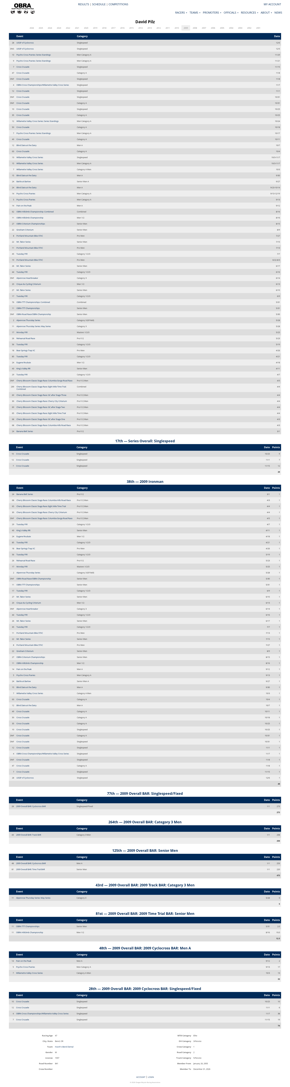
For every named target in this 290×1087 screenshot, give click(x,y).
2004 (231, 28)
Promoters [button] (211, 12)
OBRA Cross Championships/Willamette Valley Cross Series (42, 85)
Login (151, 1077)
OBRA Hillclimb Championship (29, 217)
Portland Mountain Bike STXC (29, 235)
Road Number (46, 1063)
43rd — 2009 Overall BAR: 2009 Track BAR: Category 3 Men (145, 885)
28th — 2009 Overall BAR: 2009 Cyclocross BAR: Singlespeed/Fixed (145, 988)
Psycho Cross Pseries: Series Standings (33, 54)
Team (50, 1046)
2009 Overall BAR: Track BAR (28, 834)
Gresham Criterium (25, 229)
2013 (149, 28)
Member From (184, 1063)
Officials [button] (230, 12)
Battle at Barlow (23, 181)
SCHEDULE (99, 4)
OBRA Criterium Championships (30, 223)
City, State (48, 1041)
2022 (68, 28)
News (278, 12)
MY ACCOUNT (272, 4)
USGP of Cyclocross (25, 42)
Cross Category (184, 1046)
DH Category (185, 1041)
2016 (122, 28)
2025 (41, 28)
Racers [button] (180, 12)
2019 (95, 28)
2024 (50, 28)
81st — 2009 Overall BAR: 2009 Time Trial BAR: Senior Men (145, 913)
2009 (186, 28)
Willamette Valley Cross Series (29, 157)
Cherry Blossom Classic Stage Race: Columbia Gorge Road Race (44, 380)
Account (140, 1077)
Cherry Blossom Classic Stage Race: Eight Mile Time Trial (41, 413)
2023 (59, 28)
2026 (32, 28)
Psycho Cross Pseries (25, 193)
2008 (195, 28)
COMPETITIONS (118, 4)
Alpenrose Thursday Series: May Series (33, 326)
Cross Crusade (22, 66)
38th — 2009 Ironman (145, 481)
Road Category (184, 1052)
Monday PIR (21, 332)
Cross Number (46, 1069)
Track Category (183, 1058)
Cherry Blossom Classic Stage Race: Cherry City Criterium (41, 401)
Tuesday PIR (21, 254)
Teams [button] (194, 12)
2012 (158, 28)
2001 (258, 28)
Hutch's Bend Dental (64, 1046)
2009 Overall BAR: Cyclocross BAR (31, 806)
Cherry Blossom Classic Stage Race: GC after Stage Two (40, 407)
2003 (240, 28)
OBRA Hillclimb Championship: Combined (35, 211)
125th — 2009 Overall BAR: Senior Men (145, 850)
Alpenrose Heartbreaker (27, 278)
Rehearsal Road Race (25, 338)
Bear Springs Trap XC (25, 350)
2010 (177, 28)
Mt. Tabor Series (23, 241)
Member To (185, 1069)
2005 (222, 28)
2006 (213, 28)
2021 (77, 28)
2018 (104, 28)
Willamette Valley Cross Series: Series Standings (37, 121)
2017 (113, 28)
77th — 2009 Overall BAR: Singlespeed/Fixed (145, 793)
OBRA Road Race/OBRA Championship (33, 314)
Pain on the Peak (24, 205)
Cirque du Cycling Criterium (28, 284)
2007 (204, 28)
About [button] (266, 12)
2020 (86, 28)
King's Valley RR (23, 368)
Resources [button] (249, 12)
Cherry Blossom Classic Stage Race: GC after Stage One (40, 419)
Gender (49, 1052)
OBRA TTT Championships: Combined (33, 302)
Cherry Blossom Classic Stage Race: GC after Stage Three (41, 395)
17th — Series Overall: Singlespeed (145, 441)
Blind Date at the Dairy (26, 145)
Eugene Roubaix (23, 362)
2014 (140, 28)
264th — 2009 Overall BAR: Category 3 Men (145, 822)
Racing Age (47, 1035)
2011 (168, 28)
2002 (249, 28)
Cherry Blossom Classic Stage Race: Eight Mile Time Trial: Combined (41, 387)
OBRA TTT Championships (28, 308)
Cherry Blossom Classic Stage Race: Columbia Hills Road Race (43, 425)
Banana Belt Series (24, 431)
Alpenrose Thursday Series (28, 320)
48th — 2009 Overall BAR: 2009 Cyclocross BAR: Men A (145, 948)
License (49, 1058)
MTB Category (184, 1035)
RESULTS (83, 4)
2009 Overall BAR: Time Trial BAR (30, 869)
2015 (131, 28)
